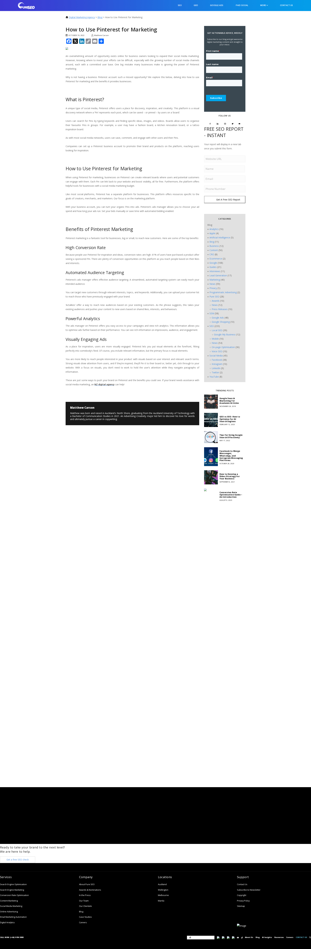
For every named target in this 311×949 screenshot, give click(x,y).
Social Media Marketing (11, 906)
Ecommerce (215, 258)
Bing (211, 241)
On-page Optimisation (223, 347)
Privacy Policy (243, 900)
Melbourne (163, 895)
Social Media (216, 355)
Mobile (215, 338)
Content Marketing (9, 900)
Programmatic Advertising (223, 292)
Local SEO (217, 330)
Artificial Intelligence (219, 237)
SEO (179, 5)
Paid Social (241, 5)
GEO (196, 5)
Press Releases (220, 309)
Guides (213, 267)
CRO (211, 254)
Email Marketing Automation (13, 917)
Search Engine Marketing (12, 890)
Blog (100, 17)
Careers (83, 922)
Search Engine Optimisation (13, 884)
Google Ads (216, 5)
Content (213, 250)
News (212, 283)
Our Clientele (85, 906)
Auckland (162, 884)
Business (214, 245)
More (263, 5)
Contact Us (286, 5)
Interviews (214, 271)
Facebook (217, 359)
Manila (161, 900)
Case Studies (85, 917)
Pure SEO (214, 296)
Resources (279, 937)
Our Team (84, 900)
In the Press (85, 895)
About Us (249, 937)
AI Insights (267, 937)
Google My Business (225, 334)
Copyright (241, 895)
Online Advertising (9, 911)
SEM (211, 313)
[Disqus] (91, 457)
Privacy (213, 288)
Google (213, 262)
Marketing (214, 279)
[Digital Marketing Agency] (26, 5)
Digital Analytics (7, 922)
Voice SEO (217, 351)
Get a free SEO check (17, 859)
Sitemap (241, 906)
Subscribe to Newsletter (248, 890)
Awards (215, 300)
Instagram (217, 364)
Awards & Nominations (90, 890)
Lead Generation (218, 275)
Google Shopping (221, 321)
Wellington (163, 890)
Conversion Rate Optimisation (14, 895)
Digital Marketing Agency (82, 17)
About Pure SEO (87, 884)
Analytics (214, 229)
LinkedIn (216, 368)
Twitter (215, 372)
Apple (212, 233)
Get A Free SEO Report (228, 199)
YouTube (214, 376)
